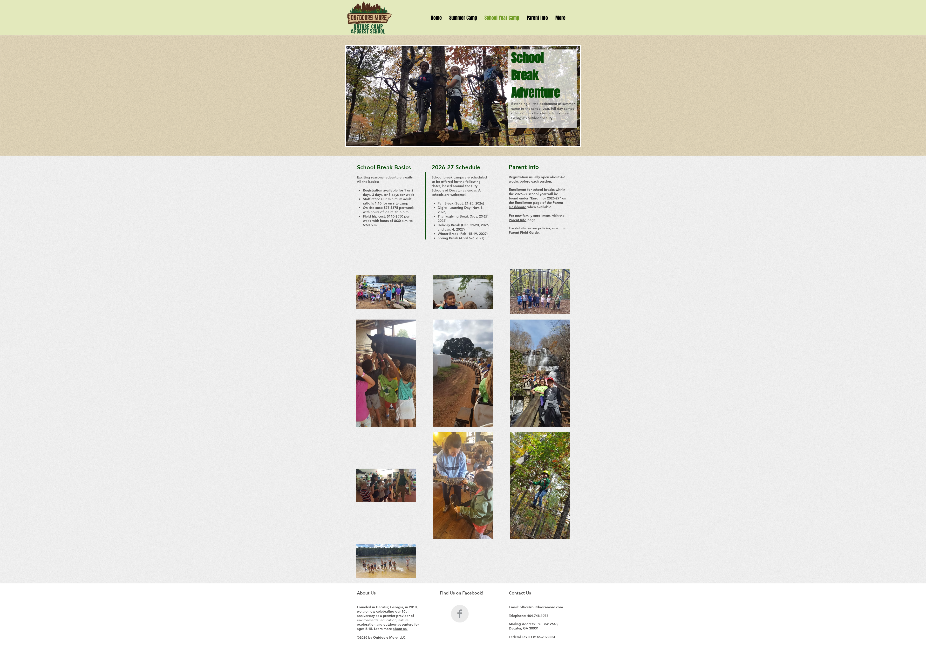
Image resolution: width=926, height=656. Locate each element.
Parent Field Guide (524, 232)
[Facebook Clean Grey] (460, 613)
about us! (400, 629)
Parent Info (517, 220)
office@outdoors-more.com (541, 607)
